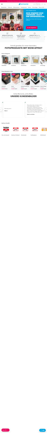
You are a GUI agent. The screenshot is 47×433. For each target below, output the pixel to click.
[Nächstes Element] (45, 7)
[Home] (23, 4)
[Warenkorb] (45, 4)
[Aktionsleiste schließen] (45, 1)
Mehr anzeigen (42, 71)
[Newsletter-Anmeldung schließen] (8, 430)
